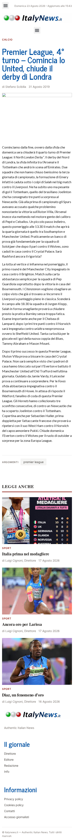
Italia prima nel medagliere (25, 554)
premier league (33, 462)
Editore (9, 759)
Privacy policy (13, 799)
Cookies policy (14, 805)
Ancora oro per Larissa (22, 624)
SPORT (6, 548)
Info (6, 771)
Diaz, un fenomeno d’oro (23, 695)
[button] (5, 5)
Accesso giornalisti (16, 817)
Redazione (11, 765)
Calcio (7, 39)
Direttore (10, 753)
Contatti (9, 811)
